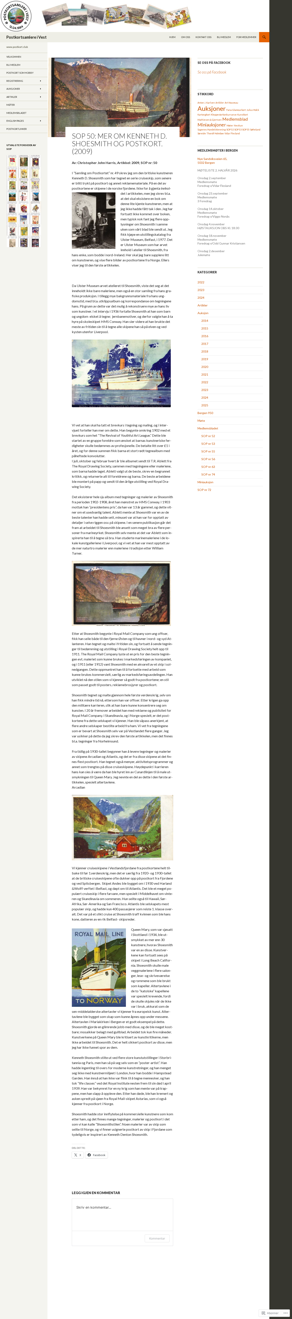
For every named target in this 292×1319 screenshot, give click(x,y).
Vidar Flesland (232, 133)
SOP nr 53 (208, 443)
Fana (229, 109)
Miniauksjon (205, 482)
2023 (201, 290)
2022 (201, 282)
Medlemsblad (235, 119)
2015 (204, 328)
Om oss (185, 37)
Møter (230, 125)
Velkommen (13, 56)
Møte (201, 420)
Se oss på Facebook (214, 62)
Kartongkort (204, 114)
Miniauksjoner (212, 124)
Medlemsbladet (208, 428)
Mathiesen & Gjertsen (210, 119)
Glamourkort (239, 109)
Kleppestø (216, 114)
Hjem (172, 37)
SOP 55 (245, 129)
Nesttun (238, 125)
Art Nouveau (231, 102)
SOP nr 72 (204, 490)
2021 (204, 374)
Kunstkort (242, 114)
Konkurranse (229, 114)
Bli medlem (224, 37)
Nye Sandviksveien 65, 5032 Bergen (212, 160)
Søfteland (255, 129)
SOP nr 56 (208, 459)
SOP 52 (230, 129)
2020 (204, 367)
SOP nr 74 (208, 474)
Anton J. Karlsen (206, 102)
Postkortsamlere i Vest (26, 37)
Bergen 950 (205, 413)
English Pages (15, 120)
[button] (12, 161)
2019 (204, 359)
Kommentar (157, 1238)
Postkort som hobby (20, 72)
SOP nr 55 (208, 451)
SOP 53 (238, 129)
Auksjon (203, 313)
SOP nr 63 (208, 466)
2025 (204, 405)
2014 (204, 320)
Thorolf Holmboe (215, 133)
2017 (204, 343)
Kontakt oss (203, 37)
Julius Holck (252, 109)
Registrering (14, 80)
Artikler (219, 102)
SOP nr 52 (208, 436)
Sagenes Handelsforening (212, 129)
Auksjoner (212, 108)
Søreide (202, 133)
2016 (204, 336)
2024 (201, 297)
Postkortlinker (16, 128)
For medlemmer (246, 37)
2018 (204, 351)
